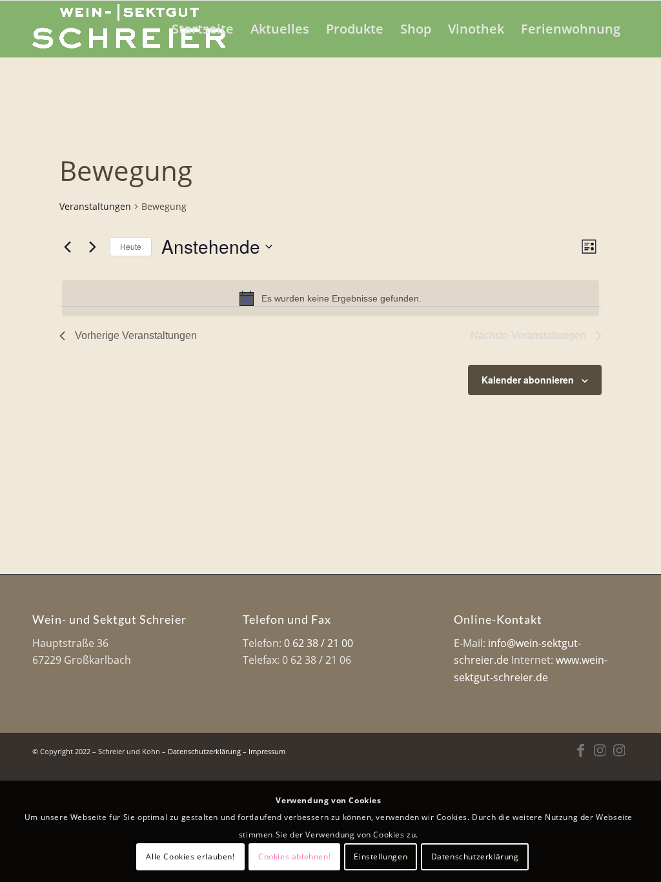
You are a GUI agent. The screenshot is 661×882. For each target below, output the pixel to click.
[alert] (330, 298)
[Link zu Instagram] (599, 749)
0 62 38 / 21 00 (318, 643)
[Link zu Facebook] (580, 749)
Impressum (267, 751)
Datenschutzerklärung (204, 751)
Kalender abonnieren (528, 379)
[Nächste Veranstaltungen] (92, 246)
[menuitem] (202, 29)
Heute (130, 246)
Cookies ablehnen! (294, 856)
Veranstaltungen (95, 206)
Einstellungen (380, 856)
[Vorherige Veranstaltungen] (67, 246)
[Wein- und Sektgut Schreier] (129, 29)
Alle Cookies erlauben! (190, 856)
